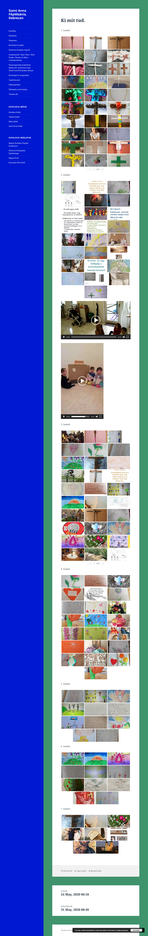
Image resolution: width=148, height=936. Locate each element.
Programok (13, 40)
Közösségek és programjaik (19, 75)
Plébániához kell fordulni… (19, 89)
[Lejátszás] (64, 337)
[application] (96, 320)
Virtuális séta (13, 94)
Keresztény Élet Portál (17, 163)
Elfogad (136, 930)
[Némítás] (124, 337)
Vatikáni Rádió (14, 117)
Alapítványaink (14, 80)
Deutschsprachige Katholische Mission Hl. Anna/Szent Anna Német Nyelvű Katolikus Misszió (21, 67)
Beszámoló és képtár (16, 45)
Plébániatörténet (14, 85)
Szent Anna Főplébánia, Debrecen (18, 14)
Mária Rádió (13, 122)
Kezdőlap (12, 31)
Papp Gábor (81, 871)
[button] (95, 320)
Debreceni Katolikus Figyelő (19, 50)
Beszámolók (96, 871)
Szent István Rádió (15, 126)
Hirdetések (13, 36)
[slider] (93, 337)
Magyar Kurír (14, 158)
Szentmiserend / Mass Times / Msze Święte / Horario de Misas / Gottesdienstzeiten (22, 57)
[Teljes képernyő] (127, 337)
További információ (122, 930)
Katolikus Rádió (15, 112)
